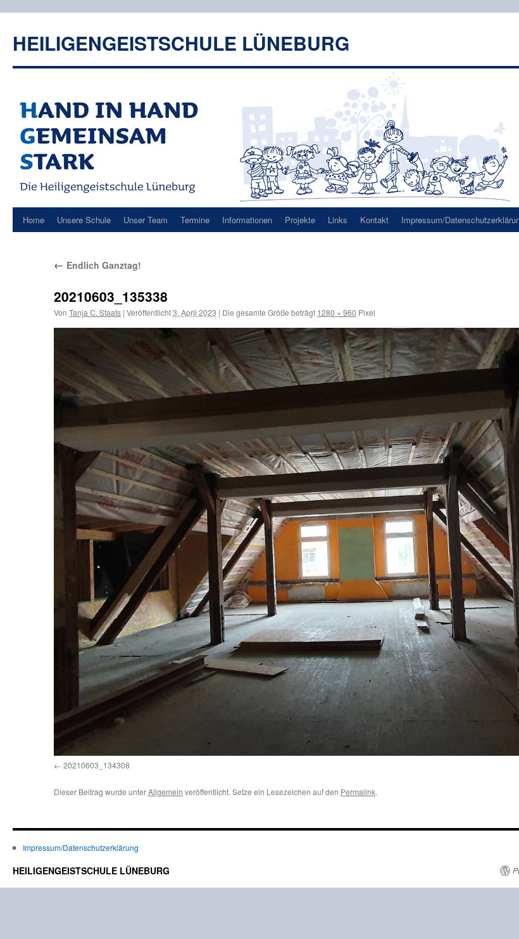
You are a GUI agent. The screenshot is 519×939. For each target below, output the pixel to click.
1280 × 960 (336, 312)
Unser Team (145, 220)
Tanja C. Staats (95, 312)
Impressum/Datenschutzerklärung (81, 847)
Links (337, 220)
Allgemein (165, 791)
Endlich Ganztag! (97, 265)
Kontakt (374, 220)
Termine (194, 220)
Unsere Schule (84, 220)
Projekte (300, 220)
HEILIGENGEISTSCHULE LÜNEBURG (181, 42)
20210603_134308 (96, 765)
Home (33, 220)
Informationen (247, 220)
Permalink (358, 791)
